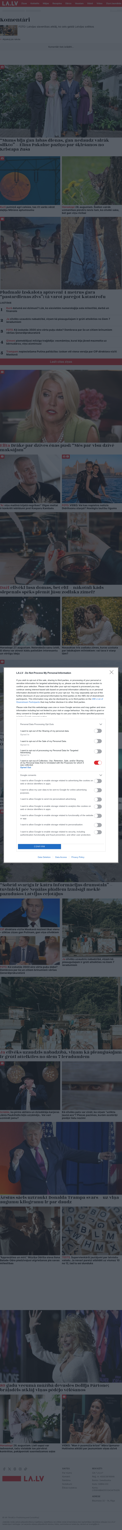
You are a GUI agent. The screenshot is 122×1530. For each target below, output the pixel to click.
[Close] (112, 673)
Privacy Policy (77, 857)
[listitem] (61, 724)
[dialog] (61, 765)
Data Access (61, 857)
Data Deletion (44, 857)
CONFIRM (39, 846)
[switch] (98, 731)
